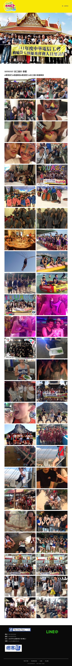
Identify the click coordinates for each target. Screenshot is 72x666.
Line (41, 661)
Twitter (26, 661)
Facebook (34, 661)
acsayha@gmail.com (14, 641)
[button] (29, 62)
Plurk (47, 661)
